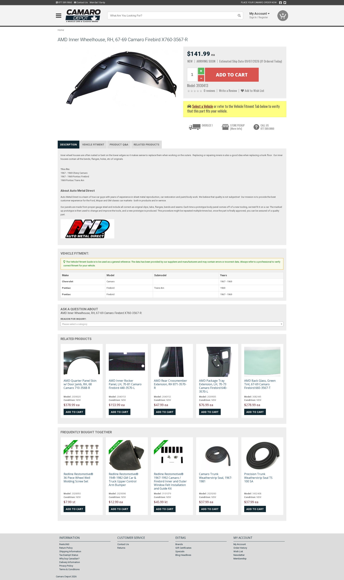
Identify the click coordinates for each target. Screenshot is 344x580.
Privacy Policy (66, 565)
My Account (239, 544)
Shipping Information (70, 551)
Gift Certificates (183, 548)
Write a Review (228, 90)
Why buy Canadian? (69, 558)
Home (61, 30)
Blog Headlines (183, 555)
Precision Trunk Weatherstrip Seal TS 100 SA (258, 477)
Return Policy (66, 548)
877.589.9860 (65, 2)
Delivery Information (69, 562)
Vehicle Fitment (93, 144)
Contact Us (82, 2)
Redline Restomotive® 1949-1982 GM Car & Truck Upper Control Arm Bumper (123, 479)
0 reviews (209, 90)
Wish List (238, 551)
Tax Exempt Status (68, 555)
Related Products (146, 144)
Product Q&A (119, 144)
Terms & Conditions (69, 569)
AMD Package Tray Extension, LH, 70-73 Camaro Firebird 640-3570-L (213, 386)
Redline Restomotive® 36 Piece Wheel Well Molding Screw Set (78, 477)
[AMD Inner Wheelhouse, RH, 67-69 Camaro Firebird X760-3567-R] (119, 78)
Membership (240, 558)
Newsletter (239, 555)
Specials (179, 551)
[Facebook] (280, 2)
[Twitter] (284, 2)
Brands (179, 544)
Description (68, 144)
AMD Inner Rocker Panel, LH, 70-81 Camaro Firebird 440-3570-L (125, 384)
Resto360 (64, 544)
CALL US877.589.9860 (267, 126)
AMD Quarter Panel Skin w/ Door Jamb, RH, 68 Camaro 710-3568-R (80, 384)
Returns (121, 548)
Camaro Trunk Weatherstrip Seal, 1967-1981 (215, 477)
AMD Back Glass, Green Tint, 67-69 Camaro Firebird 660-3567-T (260, 384)
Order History (240, 548)
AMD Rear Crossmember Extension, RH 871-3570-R (170, 384)
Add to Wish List (254, 90)
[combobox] (172, 324)
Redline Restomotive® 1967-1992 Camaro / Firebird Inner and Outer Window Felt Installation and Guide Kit (170, 481)
